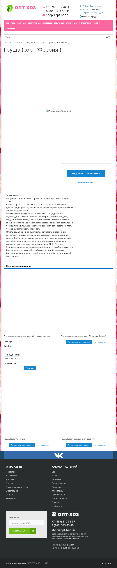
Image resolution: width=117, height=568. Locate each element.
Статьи (9, 483)
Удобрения (57, 506)
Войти (86, 6)
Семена (56, 502)
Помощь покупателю (17, 487)
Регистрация (95, 6)
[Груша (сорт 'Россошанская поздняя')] (87, 405)
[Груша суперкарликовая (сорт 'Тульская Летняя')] (87, 302)
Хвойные (56, 479)
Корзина (86, 9)
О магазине (12, 490)
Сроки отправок (71, 539)
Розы (54, 475)
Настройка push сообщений (66, 547)
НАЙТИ (107, 37)
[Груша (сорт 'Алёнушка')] (30, 405)
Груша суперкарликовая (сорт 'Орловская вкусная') (27, 336)
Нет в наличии (86, 182)
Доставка (11, 479)
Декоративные (59, 483)
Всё (53, 471)
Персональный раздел (93, 12)
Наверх (107, 563)
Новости (10, 471)
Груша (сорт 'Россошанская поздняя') (78, 438)
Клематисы (57, 490)
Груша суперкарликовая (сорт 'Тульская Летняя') (83, 336)
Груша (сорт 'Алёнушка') (15, 438)
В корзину (30, 368)
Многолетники (59, 498)
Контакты (11, 498)
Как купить (11, 475)
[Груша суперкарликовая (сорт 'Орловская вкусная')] (30, 302)
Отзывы (10, 494)
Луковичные (58, 494)
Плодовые (57, 487)
